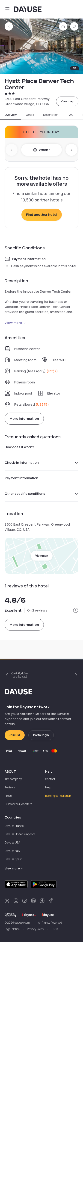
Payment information (21, 478)
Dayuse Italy (12, 851)
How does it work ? (19, 447)
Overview (11, 115)
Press (8, 796)
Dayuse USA (12, 842)
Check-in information (22, 462)
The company (13, 779)
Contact (50, 779)
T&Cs (54, 929)
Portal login (41, 735)
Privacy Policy (35, 929)
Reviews (10, 787)
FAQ (70, 115)
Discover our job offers (18, 804)
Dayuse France (14, 826)
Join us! (14, 735)
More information (24, 418)
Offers (30, 115)
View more (13, 322)
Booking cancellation (58, 796)
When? (44, 149)
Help (48, 787)
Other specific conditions (25, 493)
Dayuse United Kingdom (20, 834)
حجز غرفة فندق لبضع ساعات (20, 674)
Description (51, 115)
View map (67, 101)
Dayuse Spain (13, 859)
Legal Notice (12, 929)
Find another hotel (41, 214)
